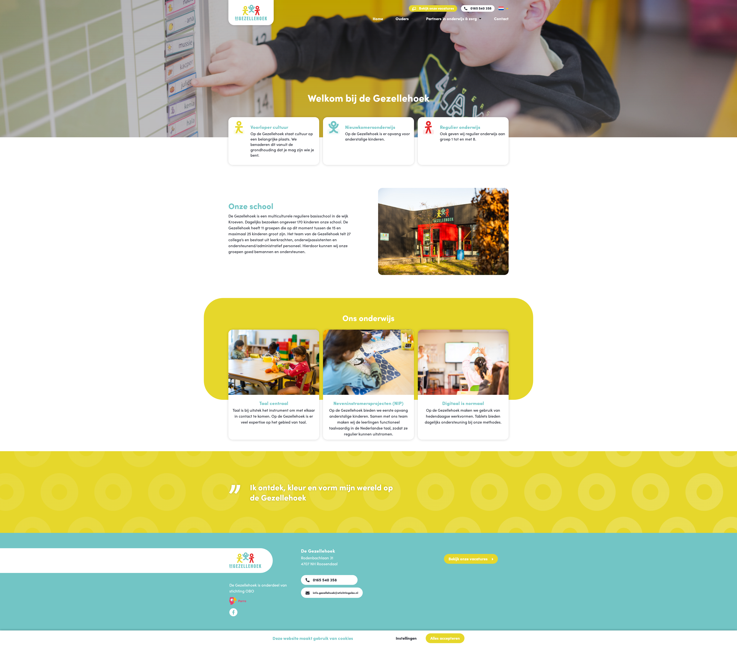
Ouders (402, 18)
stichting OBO (241, 590)
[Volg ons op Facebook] (233, 612)
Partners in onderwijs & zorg (451, 18)
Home (378, 18)
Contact (501, 18)
